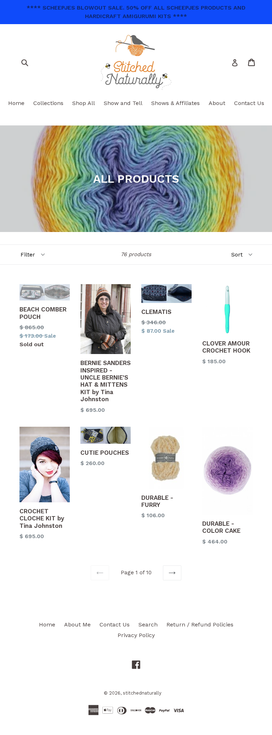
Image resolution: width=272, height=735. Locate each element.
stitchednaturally (142, 693)
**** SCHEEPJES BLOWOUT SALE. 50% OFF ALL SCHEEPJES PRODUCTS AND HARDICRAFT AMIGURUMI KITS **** (136, 12)
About (217, 103)
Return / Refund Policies (199, 624)
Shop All (83, 103)
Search (148, 624)
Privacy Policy (136, 635)
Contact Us (249, 103)
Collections (48, 103)
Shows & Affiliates (175, 103)
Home (16, 103)
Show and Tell (123, 103)
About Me (77, 624)
